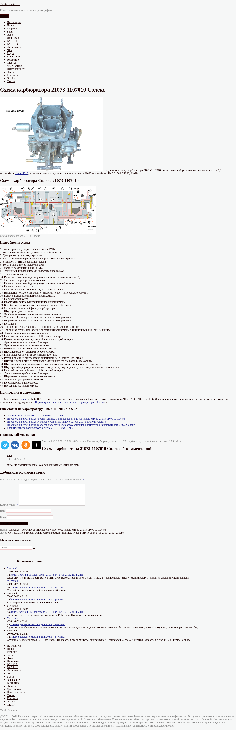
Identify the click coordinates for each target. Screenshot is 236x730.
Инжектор (13, 37)
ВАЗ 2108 (12, 40)
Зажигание (13, 56)
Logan (10, 53)
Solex (10, 31)
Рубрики (12, 28)
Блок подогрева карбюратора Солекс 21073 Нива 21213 (40, 427)
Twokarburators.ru (10, 4)
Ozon (10, 34)
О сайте (11, 78)
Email (3, 517)
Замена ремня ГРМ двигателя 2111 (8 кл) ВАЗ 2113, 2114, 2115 (47, 574)
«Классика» (14, 47)
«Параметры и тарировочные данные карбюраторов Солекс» (70, 402)
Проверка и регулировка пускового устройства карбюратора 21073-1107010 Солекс (56, 421)
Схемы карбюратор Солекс (103, 441)
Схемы (11, 72)
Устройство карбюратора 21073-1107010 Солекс (35, 415)
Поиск (11, 25)
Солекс (23, 398)
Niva (9, 50)
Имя (2, 510)
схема (163, 441)
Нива (146, 441)
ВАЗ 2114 (12, 44)
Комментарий (9, 504)
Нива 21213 (21, 173)
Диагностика (14, 65)
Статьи (11, 81)
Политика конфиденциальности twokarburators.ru (145, 725)
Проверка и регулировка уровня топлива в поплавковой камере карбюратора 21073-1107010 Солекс (66, 418)
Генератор (13, 59)
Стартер (11, 62)
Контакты (12, 75)
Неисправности (16, 68)
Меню (4, 16)
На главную (14, 22)
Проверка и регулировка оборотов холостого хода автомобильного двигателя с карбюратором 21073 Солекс (71, 424)
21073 (122, 441)
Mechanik (47, 441)
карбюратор (134, 441)
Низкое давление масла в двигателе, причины (37, 587)
